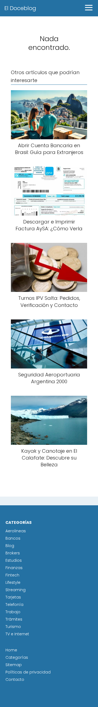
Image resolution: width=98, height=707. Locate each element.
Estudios (13, 560)
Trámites (13, 619)
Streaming (15, 590)
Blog (9, 545)
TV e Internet (17, 634)
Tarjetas (13, 597)
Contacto (14, 679)
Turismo (13, 626)
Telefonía (14, 604)
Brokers (12, 553)
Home (11, 650)
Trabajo (12, 612)
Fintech (12, 575)
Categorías (16, 657)
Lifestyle (12, 582)
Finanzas (14, 567)
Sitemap (13, 664)
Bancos (12, 538)
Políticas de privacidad (28, 672)
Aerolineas (15, 531)
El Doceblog (20, 8)
